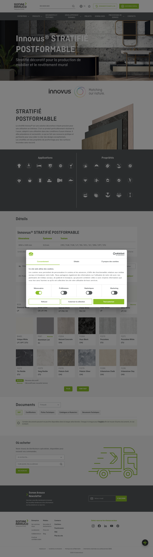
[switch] (64, 292)
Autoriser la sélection (76, 302)
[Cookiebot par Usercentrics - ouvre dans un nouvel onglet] (114, 254)
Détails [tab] (76, 261)
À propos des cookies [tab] (110, 261)
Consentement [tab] (43, 261)
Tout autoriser (108, 302)
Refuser (44, 302)
